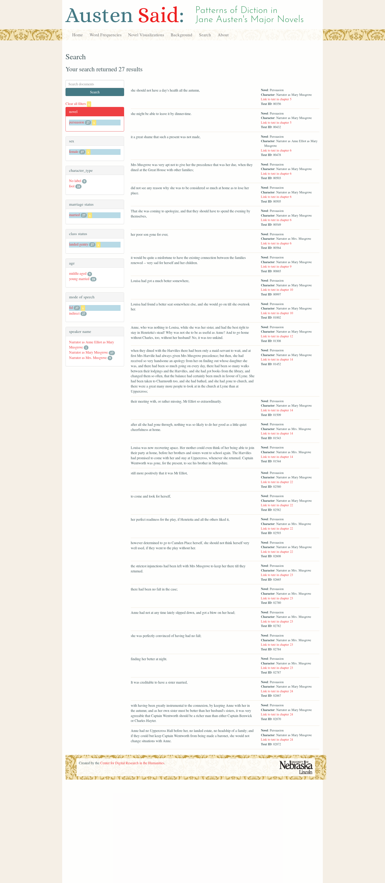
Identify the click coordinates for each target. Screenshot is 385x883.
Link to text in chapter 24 (277, 691)
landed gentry (78, 244)
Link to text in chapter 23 (277, 575)
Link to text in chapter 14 (277, 359)
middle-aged (77, 273)
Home (77, 34)
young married (79, 278)
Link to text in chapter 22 (277, 482)
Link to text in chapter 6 (276, 150)
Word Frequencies (105, 34)
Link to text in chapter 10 (277, 289)
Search (205, 34)
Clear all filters (78, 103)
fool (71, 186)
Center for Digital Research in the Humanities (132, 762)
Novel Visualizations (146, 34)
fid (71, 307)
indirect (74, 313)
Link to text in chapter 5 (276, 99)
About (223, 34)
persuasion (76, 122)
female (73, 151)
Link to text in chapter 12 (277, 336)
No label (75, 180)
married (74, 214)
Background (181, 34)
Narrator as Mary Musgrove (88, 352)
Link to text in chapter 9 (276, 266)
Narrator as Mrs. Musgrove (88, 357)
